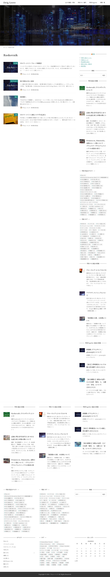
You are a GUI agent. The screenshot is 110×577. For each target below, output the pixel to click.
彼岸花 (51, 554)
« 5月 (76, 560)
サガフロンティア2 (87, 204)
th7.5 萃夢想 (85, 181)
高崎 (60, 565)
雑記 (4, 564)
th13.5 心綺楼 (85, 196)
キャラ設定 (101, 223)
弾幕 (101, 240)
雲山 (93, 257)
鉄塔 (67, 562)
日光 (42, 556)
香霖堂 (83, 214)
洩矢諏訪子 (85, 248)
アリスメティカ (7, 544)
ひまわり (43, 548)
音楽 (4, 567)
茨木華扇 (92, 253)
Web (4, 541)
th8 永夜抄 (97, 181)
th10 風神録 (85, 185)
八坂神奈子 (94, 232)
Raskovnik (44, 546)
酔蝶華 (94, 212)
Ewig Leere (9, 2)
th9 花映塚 (85, 183)
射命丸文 (93, 240)
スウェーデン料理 (45, 550)
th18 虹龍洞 (96, 198)
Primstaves (61, 544)
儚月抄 (83, 208)
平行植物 (60, 552)
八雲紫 (93, 234)
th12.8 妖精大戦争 (86, 194)
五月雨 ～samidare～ (96, 206)
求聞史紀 (94, 210)
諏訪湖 (61, 562)
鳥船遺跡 (93, 214)
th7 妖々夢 (96, 179)
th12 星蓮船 (97, 188)
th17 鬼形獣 (85, 198)
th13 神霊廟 (99, 194)
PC (54, 544)
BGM (83, 223)
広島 (66, 552)
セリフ (84, 230)
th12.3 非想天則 (86, 190)
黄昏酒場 (102, 214)
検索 (104, 75)
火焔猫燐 (95, 248)
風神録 (54, 565)
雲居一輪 (84, 257)
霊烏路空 (101, 257)
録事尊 (42, 565)
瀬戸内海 (43, 558)
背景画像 (101, 250)
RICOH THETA (54, 546)
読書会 (42, 562)
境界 (91, 238)
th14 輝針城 (97, 196)
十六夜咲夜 (85, 236)
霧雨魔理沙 (85, 259)
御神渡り (58, 554)
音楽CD (103, 212)
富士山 (83, 240)
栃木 (59, 556)
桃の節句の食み (85, 62)
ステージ (84, 228)
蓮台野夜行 (85, 212)
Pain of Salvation (45, 544)
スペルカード (95, 228)
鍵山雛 (97, 255)
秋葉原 (42, 560)
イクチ (91, 223)
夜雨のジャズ (84, 60)
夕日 (54, 552)
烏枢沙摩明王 (59, 558)
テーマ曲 (93, 230)
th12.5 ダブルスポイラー (88, 192)
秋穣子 (92, 250)
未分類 (5, 558)
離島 (48, 565)
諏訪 (48, 562)
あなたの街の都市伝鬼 (87, 200)
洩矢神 (95, 246)
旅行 (4, 552)
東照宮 (53, 556)
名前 (83, 238)
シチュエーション (87, 226)
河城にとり (85, 246)
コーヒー (57, 548)
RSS (93, 54)
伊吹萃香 (84, 232)
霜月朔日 (83, 66)
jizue (57, 542)
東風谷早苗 (95, 242)
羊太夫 (49, 560)
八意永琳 (84, 234)
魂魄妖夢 (95, 259)
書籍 (4, 555)
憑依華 (65, 554)
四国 (48, 552)
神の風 (83, 250)
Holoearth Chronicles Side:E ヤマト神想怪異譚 (94, 177)
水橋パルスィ (97, 244)
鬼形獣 (65, 565)
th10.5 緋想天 (97, 185)
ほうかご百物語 (102, 200)
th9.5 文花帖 (96, 183)
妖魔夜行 (93, 208)
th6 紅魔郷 (85, 179)
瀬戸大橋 (50, 558)
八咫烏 (42, 552)
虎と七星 (101, 253)
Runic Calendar (65, 546)
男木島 (67, 558)
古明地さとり (96, 236)
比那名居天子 (85, 244)
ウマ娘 (50, 548)
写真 (4, 550)
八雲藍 (101, 234)
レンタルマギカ (100, 204)
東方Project (6, 561)
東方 (101, 208)
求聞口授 (84, 210)
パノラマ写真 (64, 550)
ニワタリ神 (55, 550)
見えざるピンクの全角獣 (60, 560)
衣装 (83, 255)
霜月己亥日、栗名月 (86, 64)
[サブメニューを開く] (34, 553)
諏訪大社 (55, 562)
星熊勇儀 (84, 242)
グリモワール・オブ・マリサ (89, 202)
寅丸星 (98, 238)
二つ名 (102, 230)
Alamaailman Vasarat (47, 542)
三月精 (84, 206)
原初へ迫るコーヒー (86, 58)
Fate (83, 175)
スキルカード (100, 226)
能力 (83, 253)
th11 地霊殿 (85, 188)
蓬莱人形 (103, 210)
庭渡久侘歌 (43, 554)
